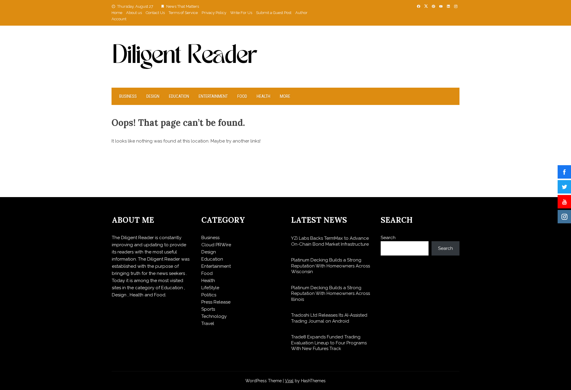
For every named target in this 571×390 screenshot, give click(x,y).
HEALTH (263, 96)
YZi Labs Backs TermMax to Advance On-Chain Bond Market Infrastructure (330, 241)
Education (179, 96)
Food (242, 96)
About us (134, 12)
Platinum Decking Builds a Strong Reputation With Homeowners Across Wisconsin (330, 265)
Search (388, 237)
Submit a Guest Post (273, 12)
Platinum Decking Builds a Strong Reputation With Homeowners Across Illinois (330, 293)
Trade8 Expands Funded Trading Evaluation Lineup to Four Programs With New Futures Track (329, 342)
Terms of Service (183, 12)
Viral (289, 380)
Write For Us (241, 12)
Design (152, 96)
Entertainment (213, 96)
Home (117, 12)
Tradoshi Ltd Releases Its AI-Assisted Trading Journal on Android (329, 318)
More (285, 96)
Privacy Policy (214, 12)
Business (128, 96)
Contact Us (155, 12)
